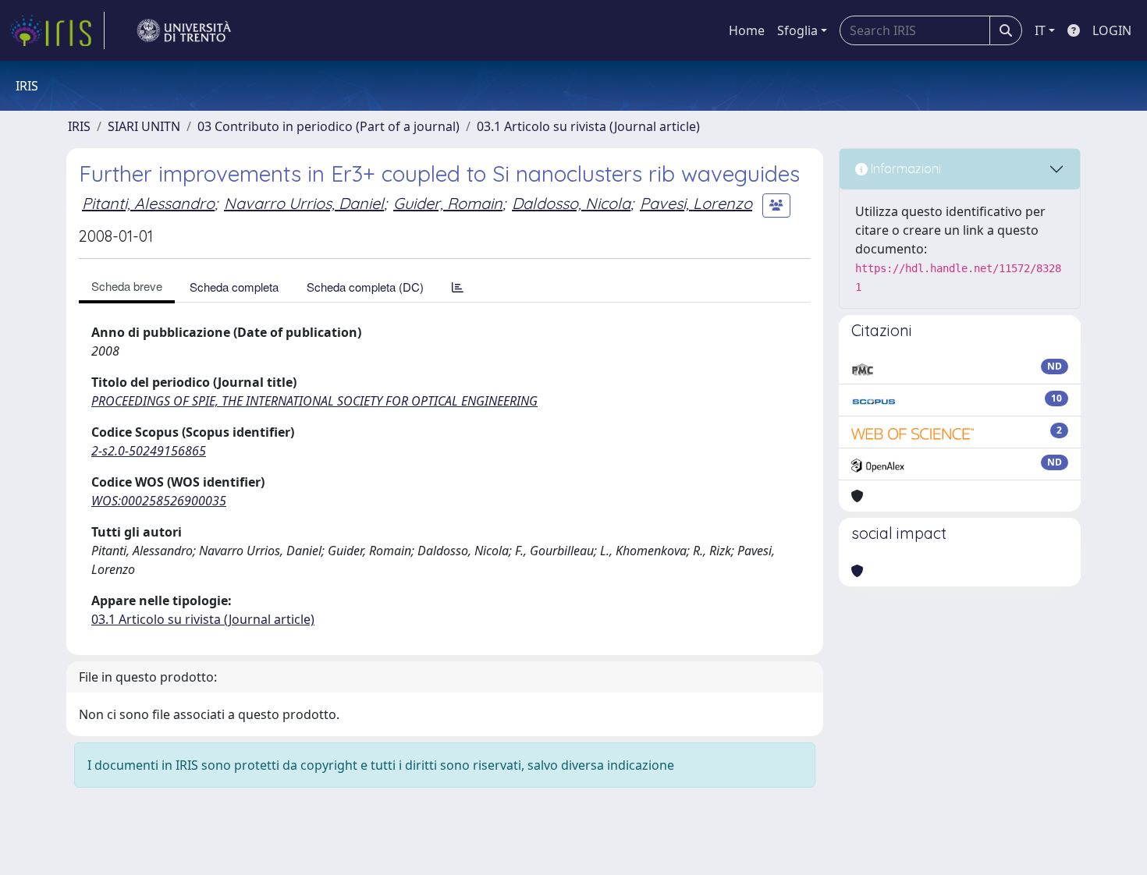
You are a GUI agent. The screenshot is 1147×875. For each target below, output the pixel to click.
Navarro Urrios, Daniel (304, 203)
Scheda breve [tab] (126, 286)
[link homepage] (57, 30)
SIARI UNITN (144, 126)
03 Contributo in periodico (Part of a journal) (328, 126)
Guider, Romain (447, 203)
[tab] (458, 286)
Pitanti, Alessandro (148, 203)
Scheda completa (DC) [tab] (365, 286)
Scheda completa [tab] (234, 286)
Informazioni (904, 168)
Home (747, 30)
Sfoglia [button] (797, 30)
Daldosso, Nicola (571, 203)
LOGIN (1111, 30)
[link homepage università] (184, 30)
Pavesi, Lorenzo (696, 203)
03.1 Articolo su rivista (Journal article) (588, 126)
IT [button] (1040, 30)
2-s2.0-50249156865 (148, 450)
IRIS (79, 126)
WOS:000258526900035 (158, 500)
